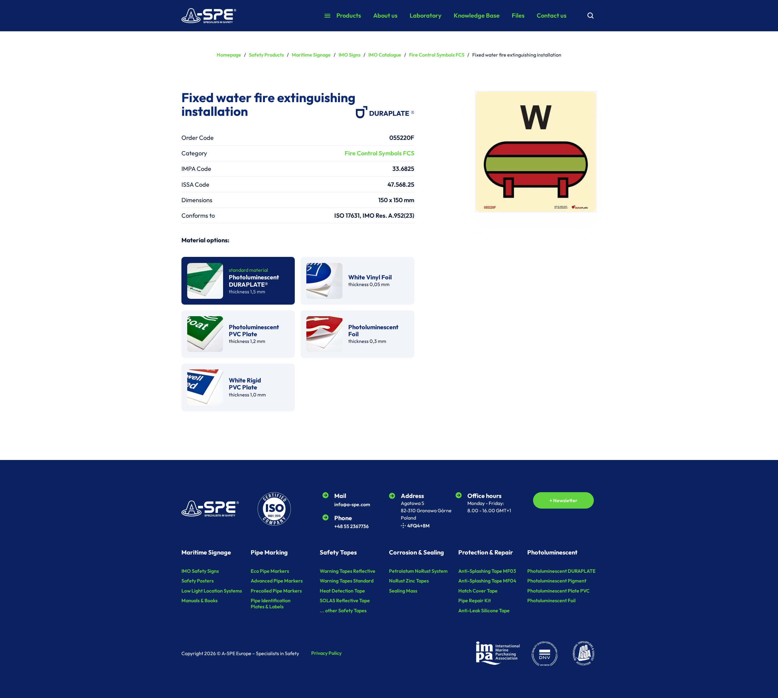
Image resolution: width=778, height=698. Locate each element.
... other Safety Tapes (343, 610)
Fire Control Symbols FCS (436, 55)
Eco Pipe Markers (270, 571)
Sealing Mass (403, 591)
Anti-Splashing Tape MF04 (487, 581)
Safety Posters (197, 581)
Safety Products (266, 55)
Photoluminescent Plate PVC (558, 591)
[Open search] (590, 15)
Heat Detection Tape (342, 591)
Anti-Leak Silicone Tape (484, 610)
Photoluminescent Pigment (556, 581)
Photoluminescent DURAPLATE (561, 571)
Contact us (551, 15)
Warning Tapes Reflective (347, 571)
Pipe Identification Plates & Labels (271, 603)
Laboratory (426, 15)
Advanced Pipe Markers (277, 581)
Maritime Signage (311, 55)
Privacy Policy (326, 653)
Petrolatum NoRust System (418, 571)
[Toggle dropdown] (327, 15)
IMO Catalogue (384, 55)
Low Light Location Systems (211, 591)
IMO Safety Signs (200, 571)
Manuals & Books (199, 600)
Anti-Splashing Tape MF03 (487, 571)
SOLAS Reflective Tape (345, 600)
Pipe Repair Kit (474, 600)
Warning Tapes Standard (347, 581)
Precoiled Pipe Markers (276, 591)
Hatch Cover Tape (477, 591)
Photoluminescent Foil (551, 600)
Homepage (229, 55)
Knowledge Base (477, 15)
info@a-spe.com (352, 504)
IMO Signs (349, 55)
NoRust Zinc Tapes (409, 581)
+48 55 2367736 (351, 526)
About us (385, 15)
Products (348, 15)
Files (518, 15)
